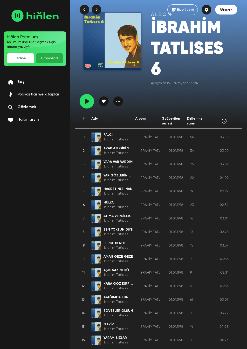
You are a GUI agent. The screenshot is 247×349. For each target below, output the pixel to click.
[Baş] (35, 16)
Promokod (49, 58)
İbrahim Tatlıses (115, 139)
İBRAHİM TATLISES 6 (155, 137)
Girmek (226, 10)
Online (20, 58)
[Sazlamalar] (206, 10)
